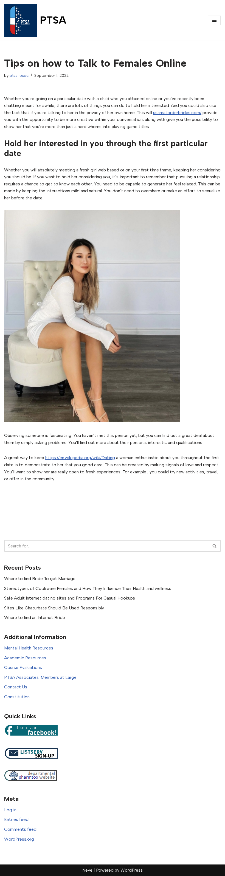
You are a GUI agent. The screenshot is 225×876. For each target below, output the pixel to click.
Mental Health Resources (28, 648)
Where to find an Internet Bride (34, 617)
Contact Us (15, 687)
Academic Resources (25, 657)
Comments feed (20, 829)
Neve (87, 870)
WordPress (131, 870)
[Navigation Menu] (214, 20)
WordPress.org (19, 839)
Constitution (17, 696)
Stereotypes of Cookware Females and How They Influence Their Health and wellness (87, 588)
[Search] (215, 546)
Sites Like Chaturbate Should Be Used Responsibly (54, 608)
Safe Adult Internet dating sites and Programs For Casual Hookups (69, 598)
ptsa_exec (19, 75)
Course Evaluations (23, 667)
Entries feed (16, 819)
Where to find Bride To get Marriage (39, 578)
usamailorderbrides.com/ (177, 112)
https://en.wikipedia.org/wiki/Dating (80, 457)
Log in (10, 809)
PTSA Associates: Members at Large (40, 677)
